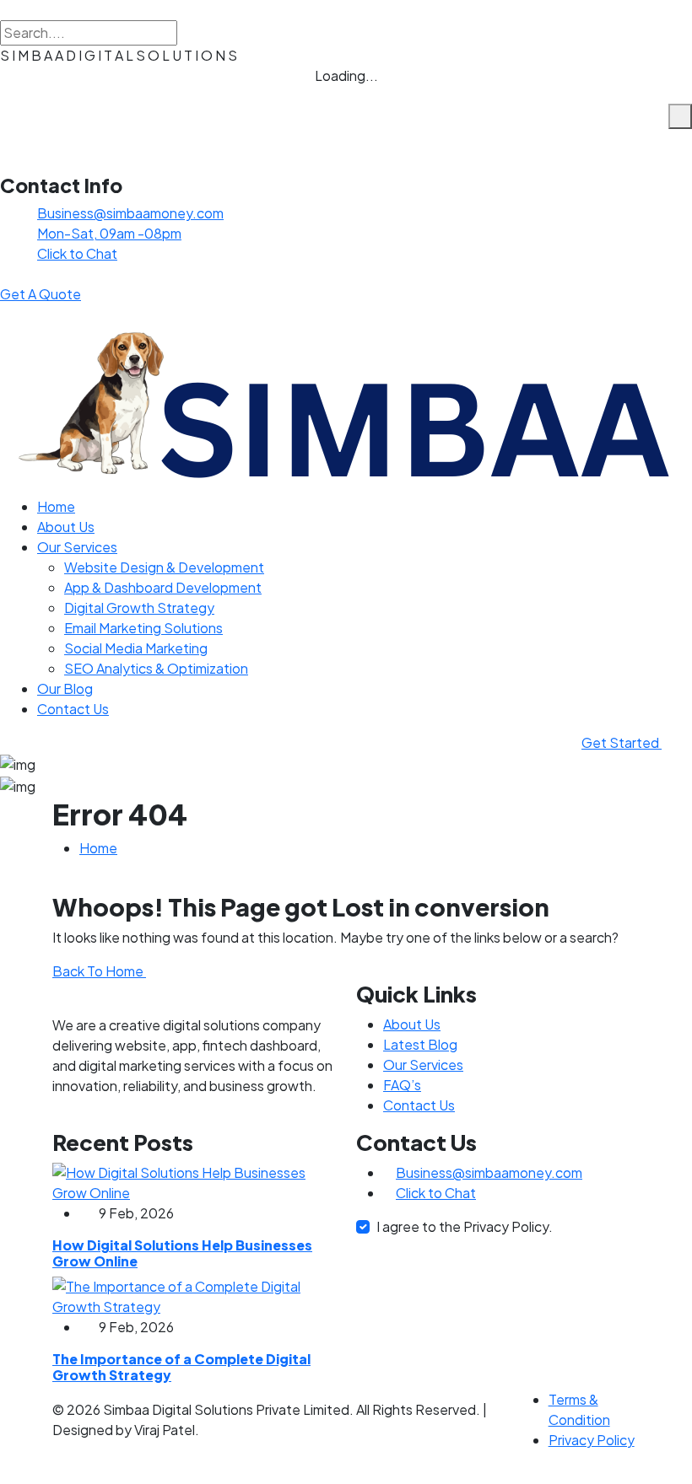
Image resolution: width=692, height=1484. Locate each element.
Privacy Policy (592, 1440)
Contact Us (73, 709)
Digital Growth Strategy (139, 607)
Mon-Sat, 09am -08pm (109, 233)
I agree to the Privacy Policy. (464, 1226)
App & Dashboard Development (163, 587)
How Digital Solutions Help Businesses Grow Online (182, 1253)
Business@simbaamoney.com (130, 213)
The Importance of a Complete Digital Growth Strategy (181, 1367)
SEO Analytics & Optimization (156, 668)
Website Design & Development (164, 567)
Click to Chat (77, 253)
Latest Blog (420, 1044)
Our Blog (65, 688)
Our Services (77, 547)
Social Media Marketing (136, 648)
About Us (66, 526)
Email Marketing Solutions (143, 628)
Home (56, 506)
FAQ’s (402, 1085)
